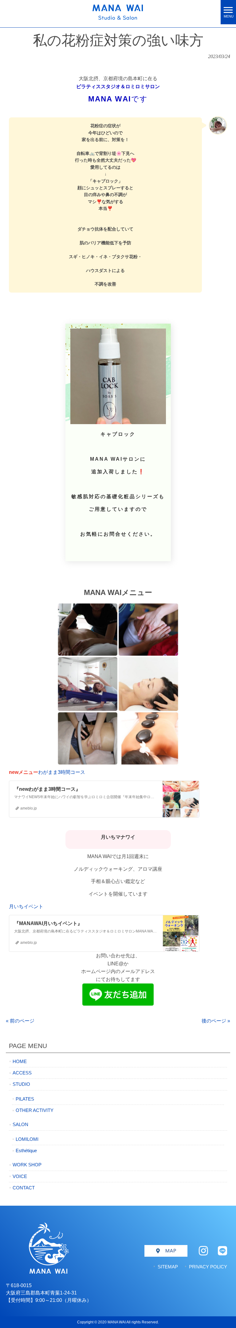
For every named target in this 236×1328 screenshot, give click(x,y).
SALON (20, 1124)
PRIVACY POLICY (208, 1266)
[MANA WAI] (110, 11)
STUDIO (21, 1084)
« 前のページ (20, 1020)
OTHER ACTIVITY (34, 1110)
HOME (20, 1061)
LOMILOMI (27, 1139)
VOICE (20, 1176)
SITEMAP (168, 1266)
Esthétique (26, 1150)
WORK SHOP (27, 1164)
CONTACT (24, 1187)
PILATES (25, 1099)
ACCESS (22, 1072)
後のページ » (216, 1020)
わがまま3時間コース (61, 772)
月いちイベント (26, 906)
